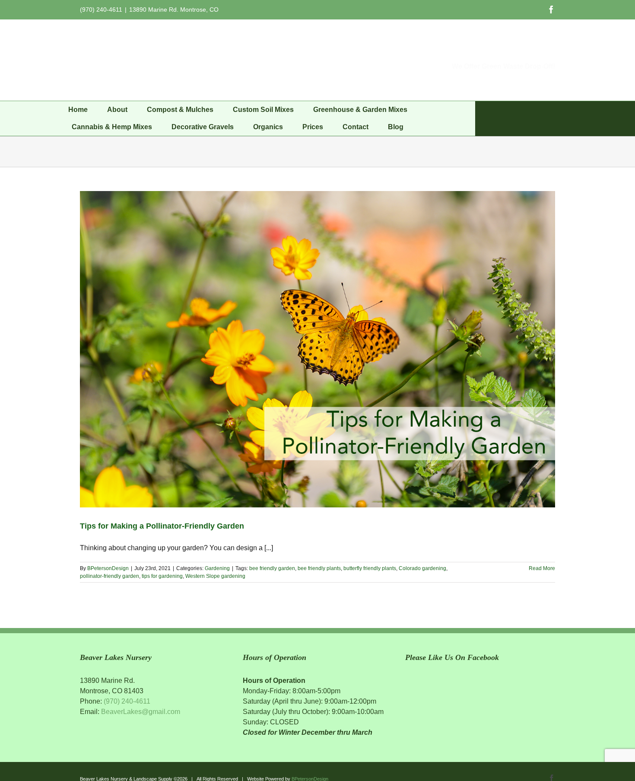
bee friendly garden (272, 568)
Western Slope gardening (215, 576)
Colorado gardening (422, 568)
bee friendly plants (319, 568)
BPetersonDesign (108, 568)
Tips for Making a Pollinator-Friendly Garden (162, 526)
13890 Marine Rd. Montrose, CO (174, 9)
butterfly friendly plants (369, 568)
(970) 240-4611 (127, 701)
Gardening (217, 568)
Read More (542, 568)
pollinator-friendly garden (109, 576)
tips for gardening (162, 576)
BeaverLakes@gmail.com (140, 711)
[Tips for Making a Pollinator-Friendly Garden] (317, 349)
